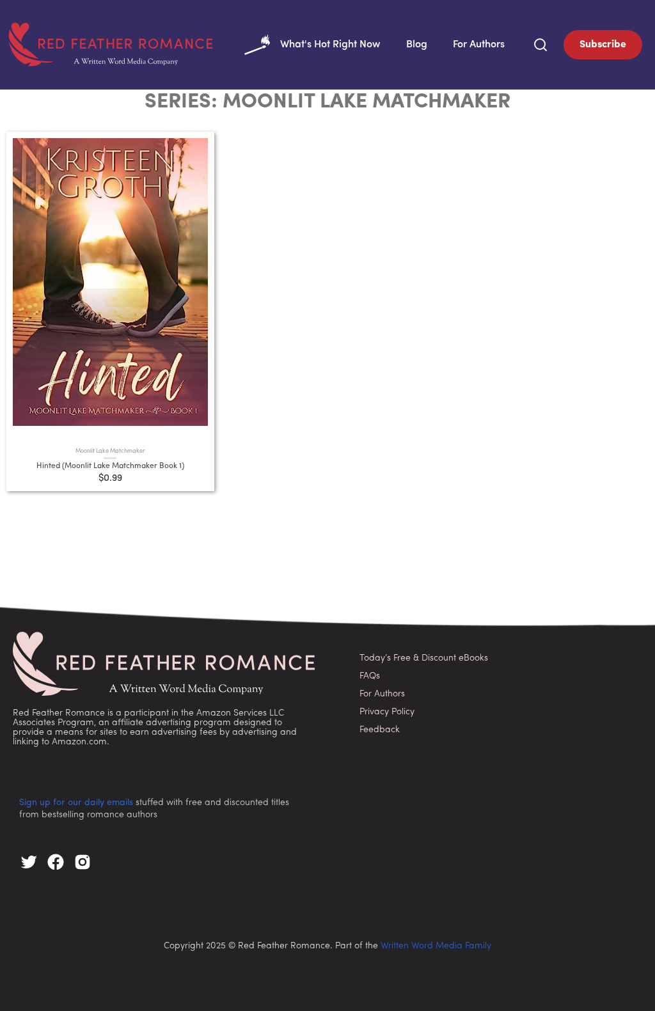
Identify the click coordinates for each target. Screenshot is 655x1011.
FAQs (369, 676)
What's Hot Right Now (330, 45)
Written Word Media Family (436, 946)
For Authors (479, 45)
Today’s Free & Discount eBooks (423, 658)
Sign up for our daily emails (76, 803)
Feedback (379, 730)
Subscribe (603, 45)
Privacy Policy (386, 712)
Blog (416, 45)
